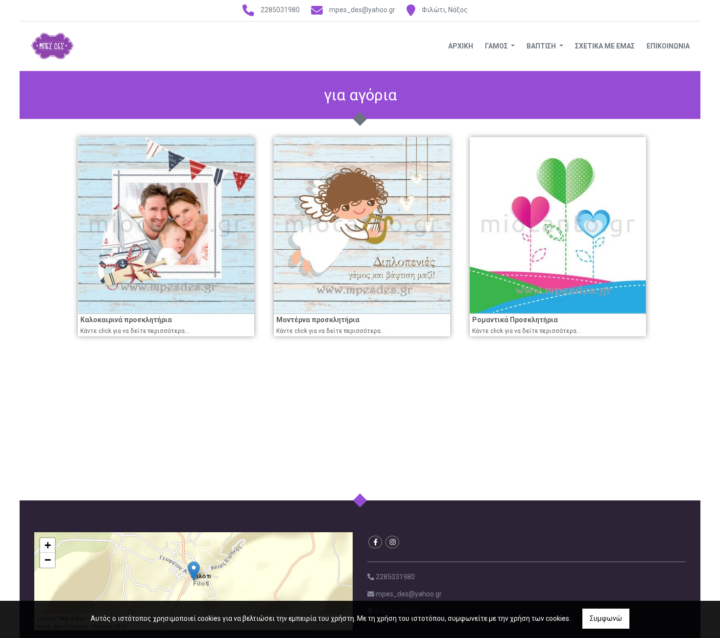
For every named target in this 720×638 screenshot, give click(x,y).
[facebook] (375, 542)
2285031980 (280, 10)
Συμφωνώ (606, 618)
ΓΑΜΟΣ (497, 46)
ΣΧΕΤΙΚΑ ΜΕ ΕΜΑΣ (605, 46)
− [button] (48, 560)
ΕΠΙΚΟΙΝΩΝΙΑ (668, 46)
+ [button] (48, 545)
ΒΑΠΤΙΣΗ (542, 46)
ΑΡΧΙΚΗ (460, 46)
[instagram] (392, 542)
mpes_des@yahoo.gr (362, 10)
